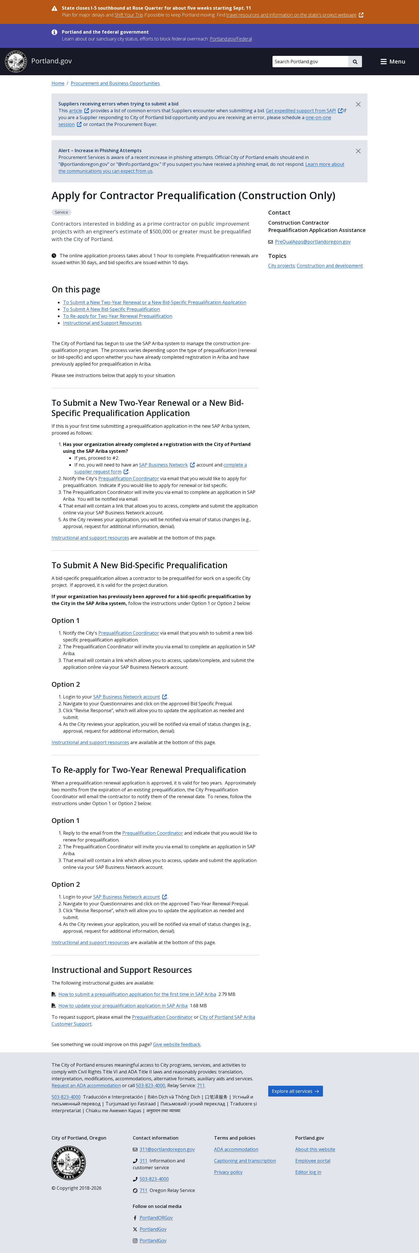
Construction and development (330, 265)
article (75, 110)
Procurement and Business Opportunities (115, 83)
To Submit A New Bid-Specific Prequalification (111, 309)
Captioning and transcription (245, 1161)
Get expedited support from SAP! (301, 110)
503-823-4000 (150, 1085)
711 (201, 1085)
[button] (392, 62)
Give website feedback (176, 1044)
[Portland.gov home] (38, 61)
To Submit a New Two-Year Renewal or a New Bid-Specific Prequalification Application (154, 302)
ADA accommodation (236, 1149)
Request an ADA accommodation (86, 1085)
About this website (315, 1149)
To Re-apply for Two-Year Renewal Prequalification (117, 316)
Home (58, 83)
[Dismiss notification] (358, 104)
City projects (281, 265)
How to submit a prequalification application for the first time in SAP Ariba (137, 994)
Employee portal (312, 1161)
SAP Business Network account (126, 697)
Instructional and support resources (90, 538)
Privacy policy (228, 1172)
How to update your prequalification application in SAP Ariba (123, 1006)
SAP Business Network (163, 465)
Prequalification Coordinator (128, 478)
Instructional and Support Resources (102, 323)
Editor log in (308, 1172)
